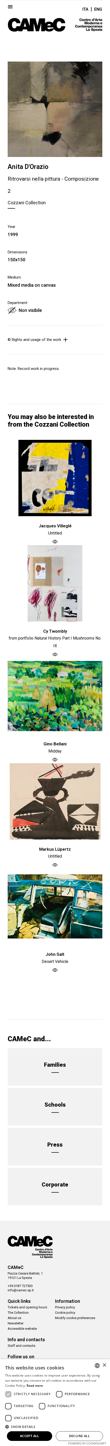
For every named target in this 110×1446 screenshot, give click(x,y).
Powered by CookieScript (87, 1443)
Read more (35, 1385)
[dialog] (55, 1402)
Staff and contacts (21, 1346)
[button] (55, 1426)
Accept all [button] (29, 1436)
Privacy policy (65, 1307)
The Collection (18, 1312)
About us (14, 1318)
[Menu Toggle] (10, 6)
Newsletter (16, 1323)
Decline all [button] (79, 1436)
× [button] (104, 1365)
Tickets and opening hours (27, 1307)
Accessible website (22, 1329)
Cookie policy (65, 1312)
